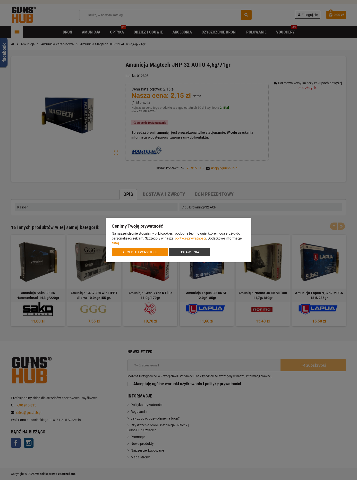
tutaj (115, 243)
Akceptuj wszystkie (140, 252)
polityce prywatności (190, 238)
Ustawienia (189, 252)
